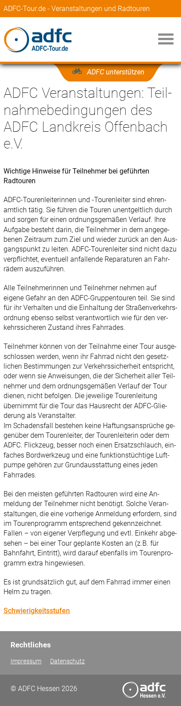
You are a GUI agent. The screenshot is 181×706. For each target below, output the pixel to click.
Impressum (26, 661)
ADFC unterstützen (116, 72)
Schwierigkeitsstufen (37, 610)
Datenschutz (67, 661)
